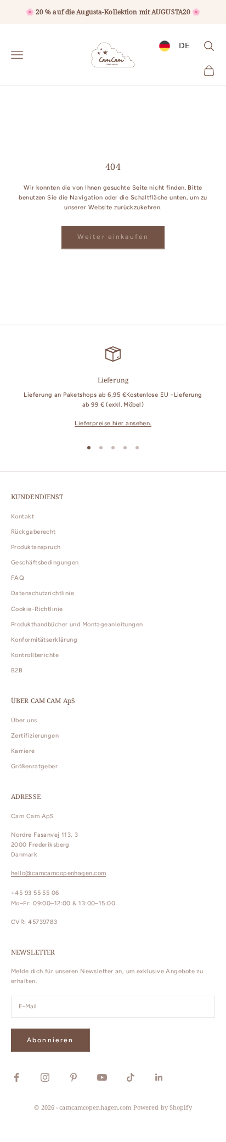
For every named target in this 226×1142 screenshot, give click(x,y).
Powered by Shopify (162, 1107)
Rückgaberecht (33, 531)
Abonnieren (50, 1040)
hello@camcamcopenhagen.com (58, 873)
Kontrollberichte (35, 655)
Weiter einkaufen (113, 237)
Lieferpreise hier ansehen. (113, 423)
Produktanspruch (36, 547)
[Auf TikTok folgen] (130, 1077)
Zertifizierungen (35, 735)
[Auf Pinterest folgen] (73, 1077)
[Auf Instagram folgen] (44, 1077)
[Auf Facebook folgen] (16, 1077)
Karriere (23, 751)
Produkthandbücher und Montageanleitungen (77, 624)
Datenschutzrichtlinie (42, 593)
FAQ (17, 577)
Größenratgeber (34, 766)
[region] (113, 387)
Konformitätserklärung (44, 639)
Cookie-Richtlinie (37, 609)
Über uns (24, 720)
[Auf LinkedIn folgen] (159, 1077)
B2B (16, 670)
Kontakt (22, 516)
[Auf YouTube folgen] (102, 1077)
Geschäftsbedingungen (45, 562)
